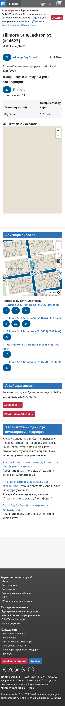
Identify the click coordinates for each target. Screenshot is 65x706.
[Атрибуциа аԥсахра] (58, 292)
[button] (42, 3)
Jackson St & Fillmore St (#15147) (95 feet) (32, 305)
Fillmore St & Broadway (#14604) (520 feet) (33, 362)
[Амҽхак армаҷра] (58, 249)
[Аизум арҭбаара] (58, 244)
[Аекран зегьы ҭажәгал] (58, 260)
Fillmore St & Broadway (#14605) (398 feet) (33, 331)
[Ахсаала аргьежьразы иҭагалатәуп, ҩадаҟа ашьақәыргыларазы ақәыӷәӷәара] (58, 254)
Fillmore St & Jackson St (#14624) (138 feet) (33, 318)
